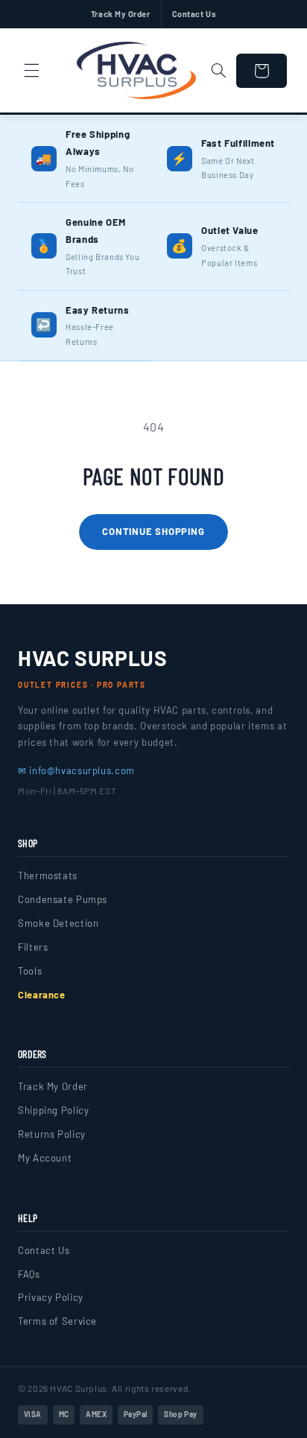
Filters (33, 947)
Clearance (42, 995)
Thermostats (47, 875)
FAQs (29, 1274)
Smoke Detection (58, 923)
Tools (30, 971)
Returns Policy (52, 1134)
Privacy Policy (50, 1297)
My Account (45, 1158)
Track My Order (121, 14)
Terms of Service (57, 1321)
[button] (31, 71)
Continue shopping (153, 531)
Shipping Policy (53, 1110)
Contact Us (194, 14)
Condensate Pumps (62, 899)
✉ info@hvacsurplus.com (76, 770)
